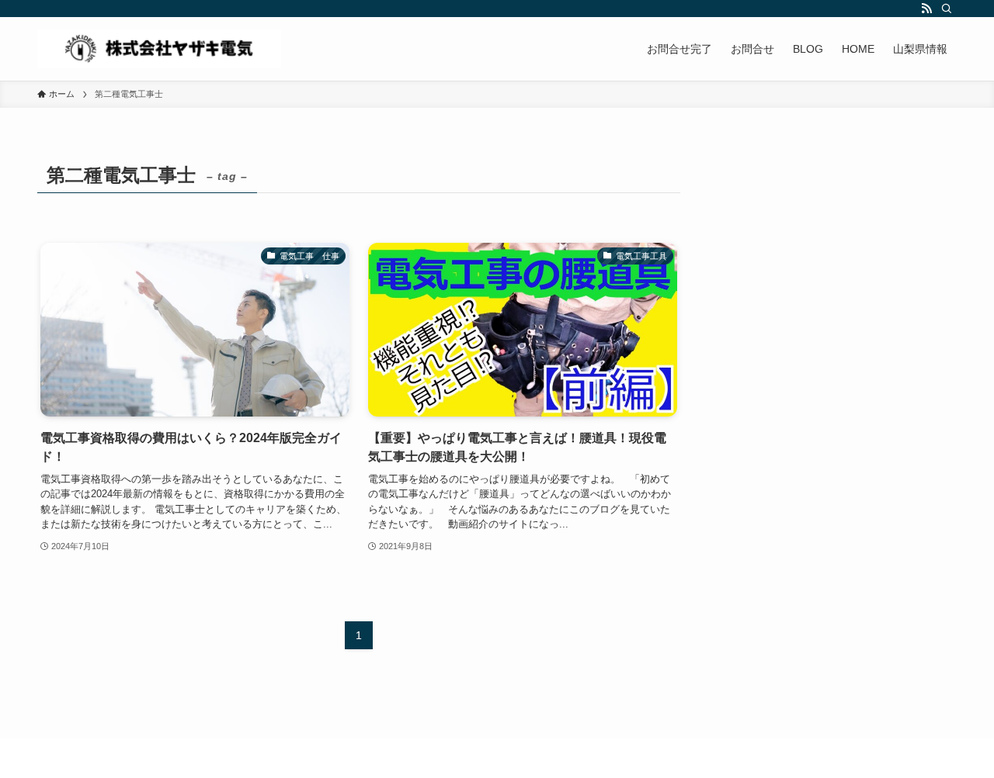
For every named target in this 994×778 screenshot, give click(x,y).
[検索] (947, 8)
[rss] (926, 8)
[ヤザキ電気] (159, 48)
